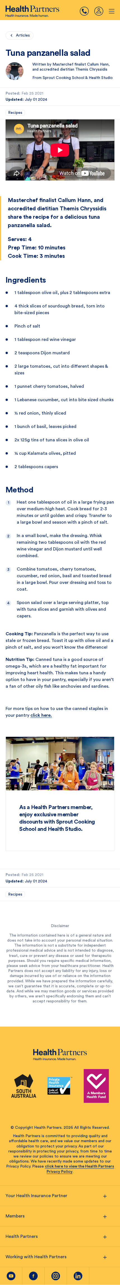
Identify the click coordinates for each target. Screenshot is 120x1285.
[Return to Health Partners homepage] (32, 11)
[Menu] (87, 11)
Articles (23, 35)
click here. (41, 715)
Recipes (15, 113)
